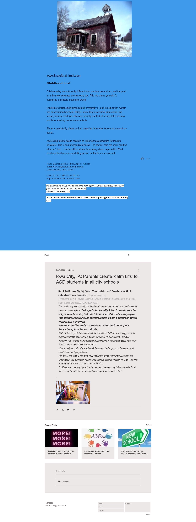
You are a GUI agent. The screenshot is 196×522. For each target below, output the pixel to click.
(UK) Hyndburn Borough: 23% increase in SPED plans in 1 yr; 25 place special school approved (61, 452)
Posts (47, 255)
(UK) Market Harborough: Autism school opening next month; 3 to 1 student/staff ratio (133, 452)
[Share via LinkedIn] (68, 410)
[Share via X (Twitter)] (63, 410)
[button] (129, 255)
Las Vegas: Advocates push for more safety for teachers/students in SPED (96, 452)
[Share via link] (74, 410)
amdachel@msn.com (55, 505)
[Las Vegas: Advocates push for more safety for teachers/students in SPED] (98, 438)
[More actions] (138, 270)
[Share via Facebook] (57, 410)
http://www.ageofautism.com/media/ (65, 166)
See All (148, 425)
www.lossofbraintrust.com (64, 75)
